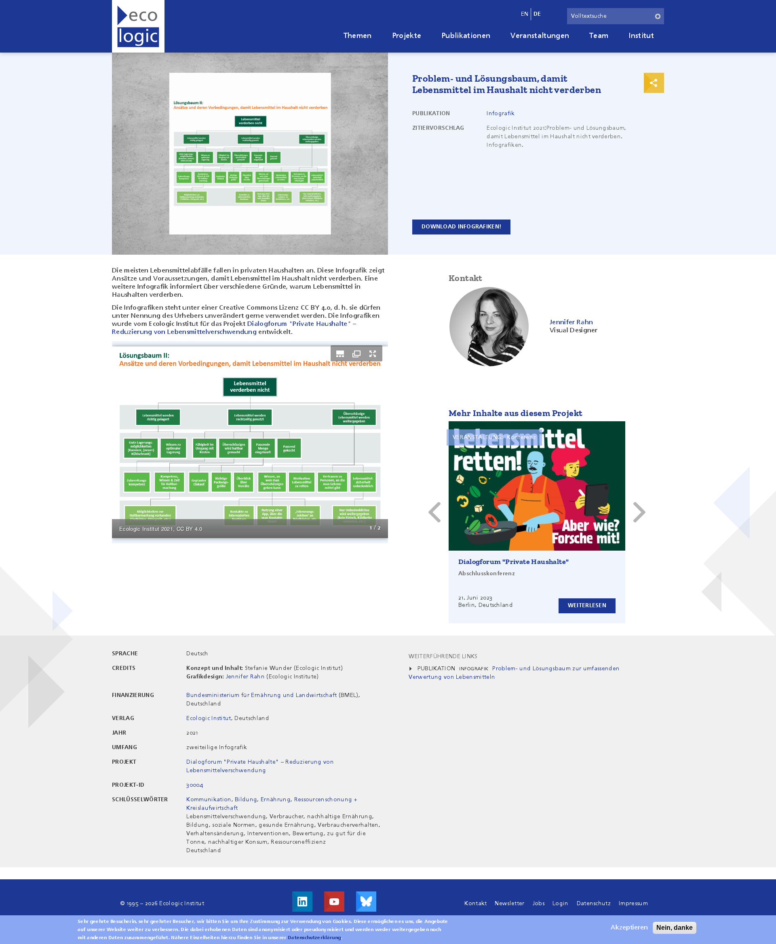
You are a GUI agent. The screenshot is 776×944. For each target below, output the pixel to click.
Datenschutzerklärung (314, 938)
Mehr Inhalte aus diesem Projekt (515, 413)
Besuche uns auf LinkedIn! (302, 901)
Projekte (407, 36)
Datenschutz (594, 903)
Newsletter (509, 903)
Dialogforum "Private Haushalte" (513, 561)
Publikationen (465, 36)
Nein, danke (674, 927)
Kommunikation (208, 800)
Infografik (501, 113)
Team (598, 36)
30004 (194, 785)
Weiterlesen (587, 605)
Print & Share (654, 83)
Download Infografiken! (461, 227)
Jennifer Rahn (245, 677)
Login (560, 903)
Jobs (538, 903)
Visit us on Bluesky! (366, 901)
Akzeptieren (629, 928)
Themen (358, 36)
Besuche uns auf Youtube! (334, 901)
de (537, 14)
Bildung (246, 800)
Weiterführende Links (443, 656)
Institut (641, 36)
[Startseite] (138, 26)
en (525, 14)
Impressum (633, 903)
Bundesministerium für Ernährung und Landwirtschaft (261, 695)
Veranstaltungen (539, 36)
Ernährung (276, 800)
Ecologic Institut (208, 718)
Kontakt (475, 903)
